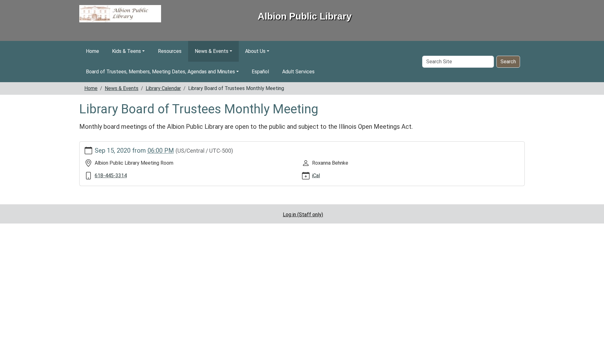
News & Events (211, 51)
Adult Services (298, 72)
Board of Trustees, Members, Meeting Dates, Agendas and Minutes (160, 72)
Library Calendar (163, 88)
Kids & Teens (126, 51)
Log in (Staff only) (303, 215)
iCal (316, 175)
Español (260, 72)
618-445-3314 (111, 175)
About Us (255, 51)
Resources (170, 51)
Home (92, 51)
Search (508, 62)
